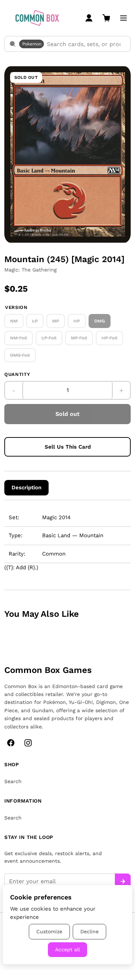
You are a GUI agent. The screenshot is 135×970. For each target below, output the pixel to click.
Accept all (67, 949)
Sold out (67, 413)
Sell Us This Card (68, 447)
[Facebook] (10, 742)
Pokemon (31, 43)
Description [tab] (26, 487)
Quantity (17, 374)
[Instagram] (28, 742)
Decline (89, 931)
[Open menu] (123, 18)
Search (13, 781)
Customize (49, 931)
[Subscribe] (123, 881)
